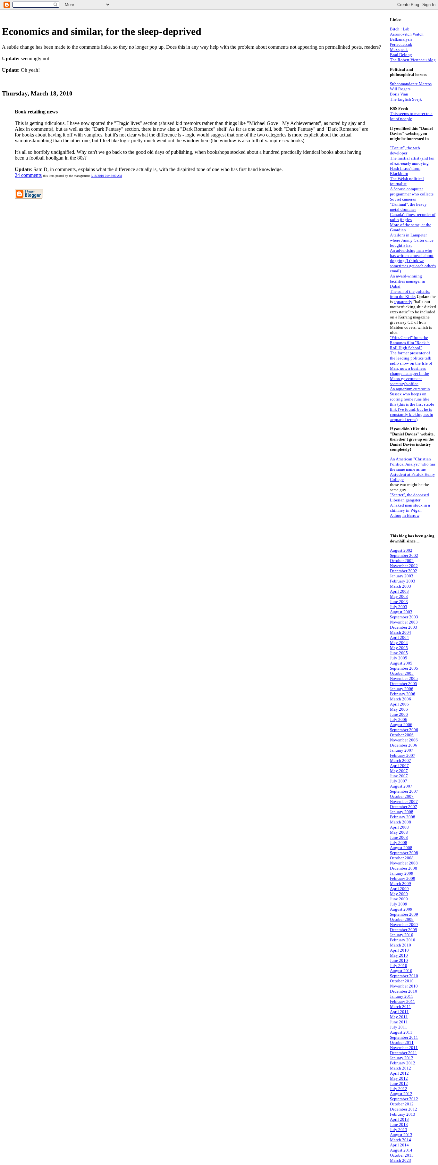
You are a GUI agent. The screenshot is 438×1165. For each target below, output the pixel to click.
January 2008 (401, 811)
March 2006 (400, 699)
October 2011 (402, 1042)
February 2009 (402, 878)
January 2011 (401, 996)
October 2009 (402, 919)
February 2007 (402, 755)
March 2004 (400, 632)
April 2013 (399, 1119)
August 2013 (401, 1134)
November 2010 (404, 986)
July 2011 (398, 1027)
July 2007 (398, 781)
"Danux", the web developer (405, 150)
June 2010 (399, 960)
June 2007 (399, 775)
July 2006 (398, 719)
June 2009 (399, 898)
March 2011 (400, 1006)
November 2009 (404, 924)
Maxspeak (399, 49)
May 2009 (399, 893)
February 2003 (402, 581)
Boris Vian (399, 94)
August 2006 (401, 724)
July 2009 (398, 904)
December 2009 (403, 929)
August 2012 (401, 1093)
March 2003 (400, 586)
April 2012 (399, 1073)
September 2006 (404, 729)
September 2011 (404, 1037)
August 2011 (401, 1032)
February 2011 (402, 1001)
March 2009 (400, 883)
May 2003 (399, 596)
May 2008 (399, 832)
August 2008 (401, 847)
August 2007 (401, 786)
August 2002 (401, 550)
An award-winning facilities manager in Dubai (407, 281)
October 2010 (402, 981)
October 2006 (402, 734)
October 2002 (402, 560)
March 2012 (400, 1068)
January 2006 (401, 688)
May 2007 (399, 770)
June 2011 (399, 1022)
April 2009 (399, 888)
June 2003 (399, 601)
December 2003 (403, 627)
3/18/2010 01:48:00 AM (106, 176)
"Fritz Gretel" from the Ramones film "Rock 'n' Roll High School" (410, 342)
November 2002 (404, 565)
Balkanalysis (401, 39)
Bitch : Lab (399, 29)
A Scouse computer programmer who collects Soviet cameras (412, 194)
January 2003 (401, 576)
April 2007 (399, 765)
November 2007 (404, 801)
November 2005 (404, 678)
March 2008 (400, 822)
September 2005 (404, 668)
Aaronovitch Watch (407, 34)
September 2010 (404, 975)
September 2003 (404, 617)
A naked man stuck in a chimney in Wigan (410, 508)
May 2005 (399, 647)
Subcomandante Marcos (411, 83)
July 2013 (398, 1129)
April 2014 (399, 1145)
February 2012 (402, 1063)
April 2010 (399, 950)
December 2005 (403, 683)
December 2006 (403, 745)
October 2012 (402, 1104)
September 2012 (404, 1098)
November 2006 (404, 740)
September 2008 (404, 852)
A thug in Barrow (404, 515)
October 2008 (402, 857)
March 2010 (400, 945)
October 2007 (402, 796)
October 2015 (402, 1155)
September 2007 (404, 791)
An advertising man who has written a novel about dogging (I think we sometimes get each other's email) (413, 260)
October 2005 (402, 673)
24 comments (28, 175)
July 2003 (398, 606)
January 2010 (401, 934)
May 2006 (399, 709)
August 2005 (401, 663)
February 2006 (402, 693)
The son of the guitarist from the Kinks (410, 294)
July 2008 (398, 842)
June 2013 (399, 1124)
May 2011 (399, 1016)
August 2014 (401, 1150)
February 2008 (402, 816)
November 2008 (404, 863)
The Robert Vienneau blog (413, 59)
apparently (403, 301)
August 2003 (401, 611)
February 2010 (402, 940)
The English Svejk (406, 99)
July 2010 (398, 965)
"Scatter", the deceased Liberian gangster (409, 497)
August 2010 (401, 970)
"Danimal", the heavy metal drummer (408, 207)
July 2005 (398, 658)
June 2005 (399, 652)
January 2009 (401, 873)
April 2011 (399, 1011)
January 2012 (401, 1057)
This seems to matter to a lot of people (411, 116)
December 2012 (403, 1109)
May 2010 (399, 955)
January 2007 (401, 750)
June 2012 (399, 1083)
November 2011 (404, 1047)
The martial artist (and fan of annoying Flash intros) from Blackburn (412, 166)
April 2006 (399, 704)
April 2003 (399, 591)
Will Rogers (400, 89)
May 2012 (399, 1078)
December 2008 (403, 868)
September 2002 (404, 555)
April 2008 (399, 827)
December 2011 (403, 1052)
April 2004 (399, 637)
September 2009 (404, 914)
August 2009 (401, 909)
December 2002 (403, 570)
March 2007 (400, 760)
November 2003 (404, 622)
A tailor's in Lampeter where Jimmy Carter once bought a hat (412, 240)
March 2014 (400, 1139)
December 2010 (403, 991)
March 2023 (400, 1160)
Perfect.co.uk (401, 44)
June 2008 (399, 837)
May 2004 (399, 642)
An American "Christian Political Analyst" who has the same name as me (412, 464)
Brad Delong (401, 54)
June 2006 (399, 714)
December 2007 (403, 806)
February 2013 (402, 1114)
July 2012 (398, 1088)
